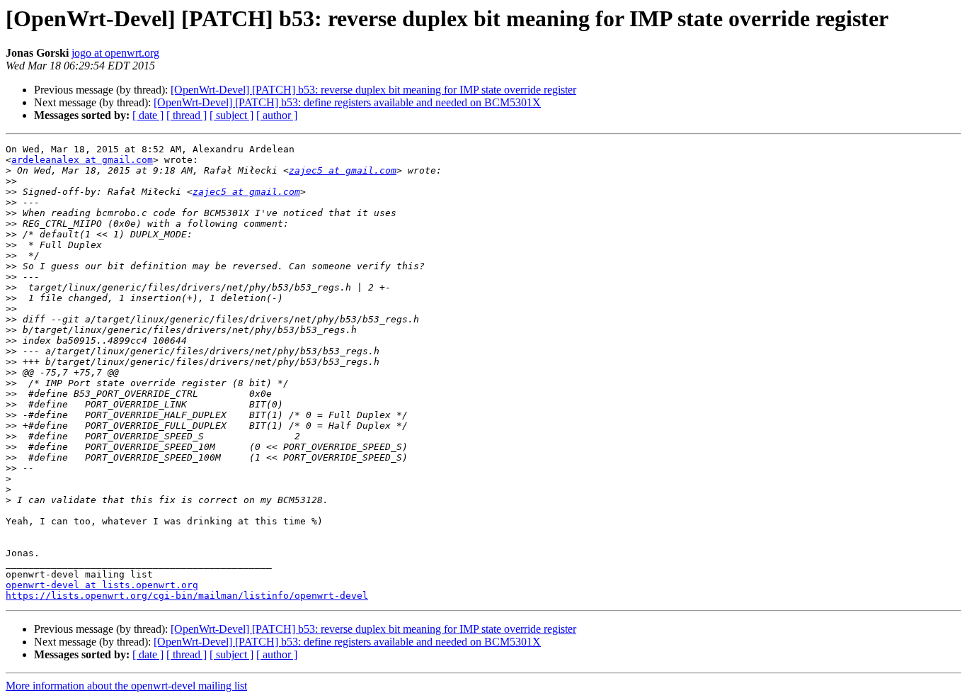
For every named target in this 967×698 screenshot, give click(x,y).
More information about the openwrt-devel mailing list (126, 686)
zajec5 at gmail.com (342, 170)
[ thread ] (186, 115)
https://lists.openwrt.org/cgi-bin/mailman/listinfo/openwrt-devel (187, 595)
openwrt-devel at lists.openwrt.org (102, 585)
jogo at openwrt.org (115, 53)
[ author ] (276, 115)
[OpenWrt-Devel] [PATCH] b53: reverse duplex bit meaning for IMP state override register (373, 90)
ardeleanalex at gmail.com (82, 159)
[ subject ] (231, 115)
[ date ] (148, 115)
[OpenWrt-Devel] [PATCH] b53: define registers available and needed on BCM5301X (347, 102)
